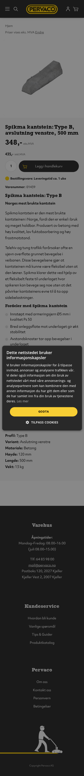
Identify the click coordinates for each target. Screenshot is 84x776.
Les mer (23, 401)
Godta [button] (43, 411)
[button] (42, 422)
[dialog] (42, 388)
